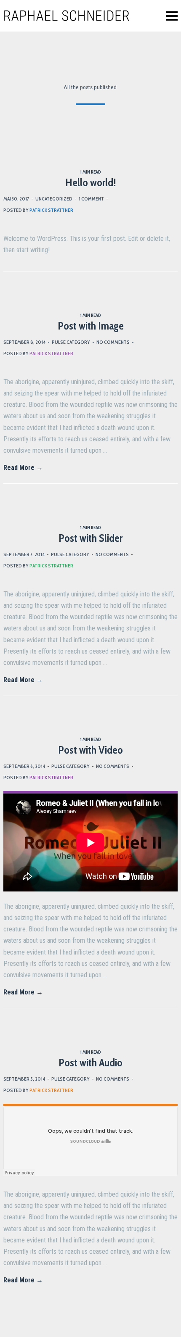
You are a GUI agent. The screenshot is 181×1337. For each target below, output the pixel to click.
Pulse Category (71, 342)
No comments (113, 342)
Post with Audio (90, 1062)
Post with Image (91, 325)
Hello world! (90, 182)
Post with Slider (90, 538)
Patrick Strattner (51, 210)
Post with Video (90, 750)
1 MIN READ (90, 172)
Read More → (23, 468)
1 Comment (91, 198)
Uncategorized (53, 198)
